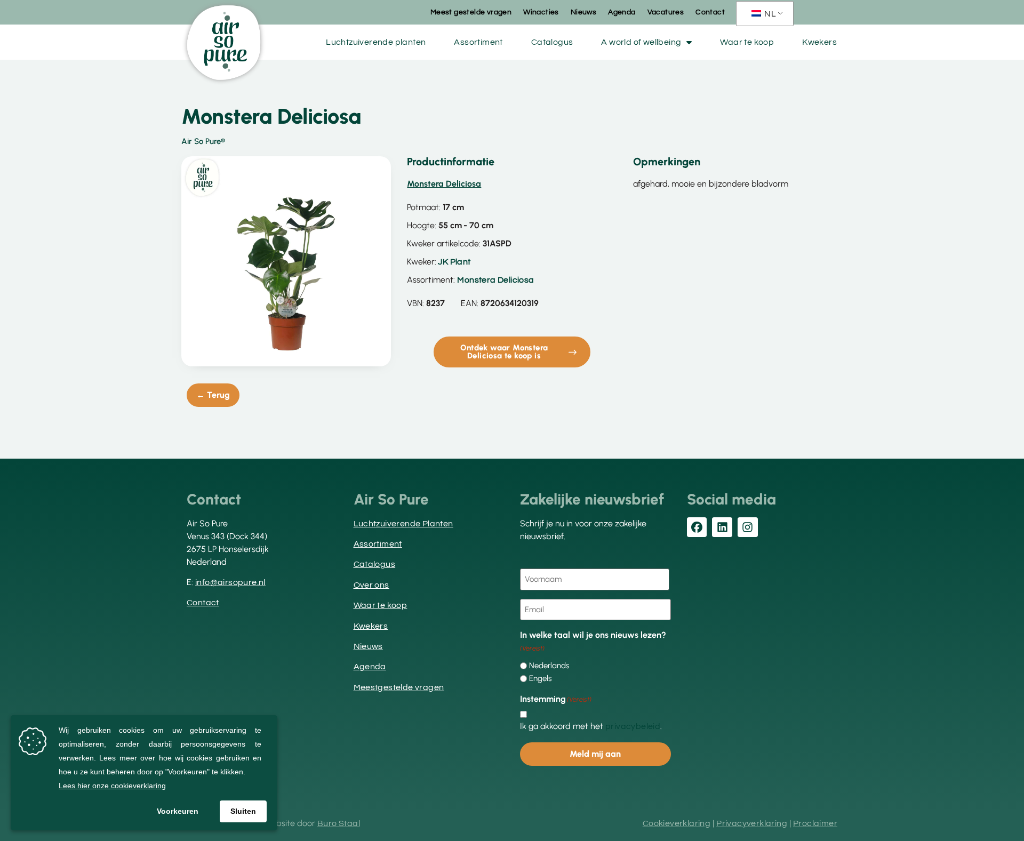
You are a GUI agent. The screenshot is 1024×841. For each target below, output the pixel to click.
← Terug (213, 395)
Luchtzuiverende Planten (403, 523)
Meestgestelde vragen (399, 687)
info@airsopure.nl (230, 582)
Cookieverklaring (676, 823)
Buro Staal (338, 823)
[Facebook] (697, 527)
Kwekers (819, 42)
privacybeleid (632, 726)
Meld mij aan (595, 754)
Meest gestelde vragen (470, 12)
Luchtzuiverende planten (376, 42)
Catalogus (552, 42)
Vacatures (665, 12)
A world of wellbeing (641, 42)
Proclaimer (815, 823)
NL (769, 14)
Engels (540, 679)
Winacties (541, 12)
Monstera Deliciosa (495, 280)
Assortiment (478, 42)
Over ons (371, 585)
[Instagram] (748, 527)
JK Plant (454, 262)
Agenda (621, 12)
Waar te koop (747, 42)
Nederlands (549, 666)
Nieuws (583, 12)
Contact (710, 12)
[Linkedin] (722, 527)
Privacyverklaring (751, 823)
